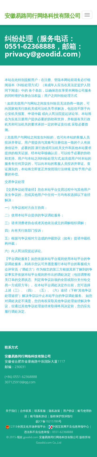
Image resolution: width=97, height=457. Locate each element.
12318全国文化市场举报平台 (27, 427)
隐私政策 (54, 411)
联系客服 (40, 411)
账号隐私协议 (38, 416)
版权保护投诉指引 (61, 416)
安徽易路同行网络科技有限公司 (43, 14)
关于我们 (11, 411)
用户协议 (68, 411)
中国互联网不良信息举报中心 (70, 427)
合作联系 (25, 411)
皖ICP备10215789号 (48, 421)
